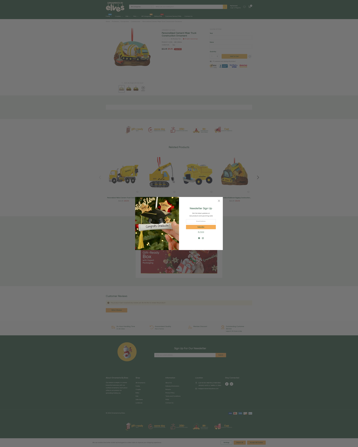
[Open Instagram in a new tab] (203, 238)
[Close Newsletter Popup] (219, 201)
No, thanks (201, 232)
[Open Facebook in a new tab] (199, 238)
